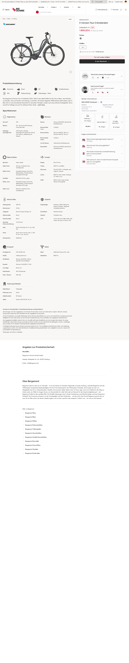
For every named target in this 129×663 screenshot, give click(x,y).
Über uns (111, 2)
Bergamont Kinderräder (32, 453)
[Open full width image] (70, 72)
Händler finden (119, 2)
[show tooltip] (101, 102)
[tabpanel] (37, 49)
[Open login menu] (121, 10)
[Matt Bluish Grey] (81, 38)
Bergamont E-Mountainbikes (33, 425)
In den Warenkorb (101, 61)
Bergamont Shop (30, 413)
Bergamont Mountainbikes (33, 433)
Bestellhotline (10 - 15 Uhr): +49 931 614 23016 (53, 2)
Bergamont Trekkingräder (33, 429)
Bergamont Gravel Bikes (32, 445)
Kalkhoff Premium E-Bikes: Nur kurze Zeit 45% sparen (82, 2)
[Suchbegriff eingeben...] (37, 12)
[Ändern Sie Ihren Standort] (126, 2)
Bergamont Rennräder (32, 441)
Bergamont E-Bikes (31, 421)
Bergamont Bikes (30, 417)
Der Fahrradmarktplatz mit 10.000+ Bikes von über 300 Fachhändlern (20, 2)
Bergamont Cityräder (31, 449)
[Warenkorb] (126, 10)
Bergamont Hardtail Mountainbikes (36, 437)
